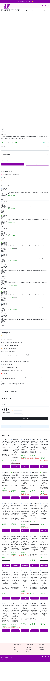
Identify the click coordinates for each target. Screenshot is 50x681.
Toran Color (3, 152)
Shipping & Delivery (30, 651)
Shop (6, 9)
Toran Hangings (17, 9)
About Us (15, 649)
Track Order (28, 647)
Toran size (3, 146)
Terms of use (41, 649)
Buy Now (37, 164)
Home (2, 9)
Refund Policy (29, 649)
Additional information (10, 391)
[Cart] (48, 5)
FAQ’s (15, 647)
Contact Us (16, 651)
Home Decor (10, 9)
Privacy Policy (41, 647)
